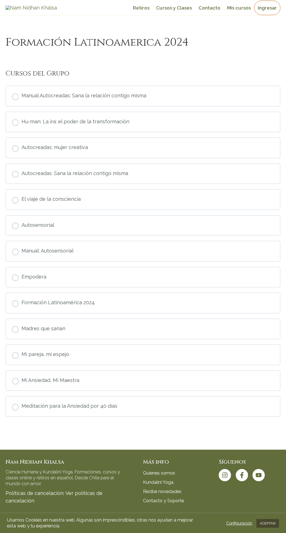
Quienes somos (159, 473)
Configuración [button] (239, 523)
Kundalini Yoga (158, 482)
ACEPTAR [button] (268, 523)
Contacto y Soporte (163, 500)
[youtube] (259, 475)
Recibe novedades (162, 491)
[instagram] (226, 475)
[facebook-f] (243, 475)
